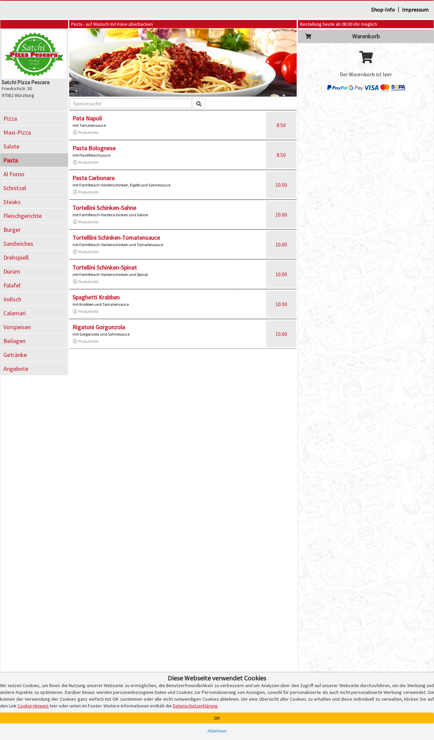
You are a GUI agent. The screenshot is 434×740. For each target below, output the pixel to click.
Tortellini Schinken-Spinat (105, 267)
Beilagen (14, 341)
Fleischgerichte (22, 216)
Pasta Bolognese (94, 148)
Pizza (10, 118)
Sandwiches (18, 243)
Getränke (15, 355)
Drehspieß (16, 257)
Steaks (12, 202)
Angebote (15, 369)
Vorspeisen (17, 327)
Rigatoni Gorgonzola (99, 327)
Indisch (12, 299)
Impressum (415, 9)
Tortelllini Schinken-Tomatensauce (116, 237)
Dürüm (11, 271)
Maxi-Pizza (17, 132)
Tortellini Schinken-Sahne (104, 208)
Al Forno (13, 174)
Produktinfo (88, 132)
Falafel (11, 285)
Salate (11, 146)
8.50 (281, 125)
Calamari (14, 313)
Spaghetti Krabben (96, 297)
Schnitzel (14, 188)
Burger (12, 230)
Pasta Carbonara (94, 178)
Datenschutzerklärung (195, 706)
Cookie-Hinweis (33, 706)
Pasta (10, 160)
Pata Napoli (87, 118)
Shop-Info (383, 9)
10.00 (281, 184)
